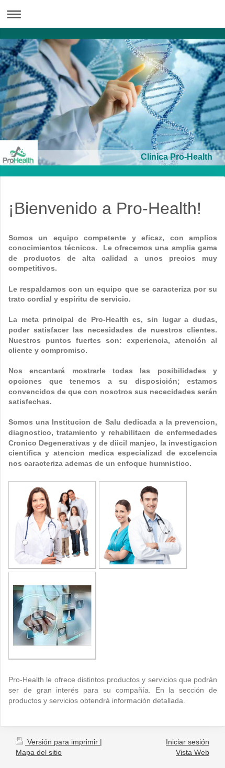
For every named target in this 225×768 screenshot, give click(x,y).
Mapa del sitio (39, 752)
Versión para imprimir (62, 742)
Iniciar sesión (187, 742)
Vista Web (192, 752)
